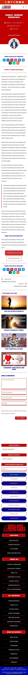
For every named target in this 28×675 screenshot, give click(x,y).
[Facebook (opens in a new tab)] (8, 2)
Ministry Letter (14, 650)
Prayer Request (14, 601)
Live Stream (14, 549)
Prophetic (14, 654)
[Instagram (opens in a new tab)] (14, 2)
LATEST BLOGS (14, 487)
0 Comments (18, 23)
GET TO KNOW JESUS (14, 492)
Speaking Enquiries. (14, 622)
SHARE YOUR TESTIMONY (14, 505)
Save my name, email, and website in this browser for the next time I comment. (13, 412)
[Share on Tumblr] (10, 63)
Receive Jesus (14, 609)
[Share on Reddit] (17, 63)
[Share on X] (4, 60)
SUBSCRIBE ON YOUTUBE (14, 253)
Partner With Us (14, 585)
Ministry (14, 662)
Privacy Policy (14, 581)
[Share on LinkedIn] (23, 60)
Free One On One (14, 618)
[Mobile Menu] (23, 7)
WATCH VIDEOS (14, 479)
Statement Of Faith (14, 577)
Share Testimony (14, 613)
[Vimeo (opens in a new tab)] (23, 2)
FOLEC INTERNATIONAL (14, 589)
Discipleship (14, 641)
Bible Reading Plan (14, 553)
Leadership (14, 646)
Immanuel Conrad (14, 35)
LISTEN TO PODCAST (14, 474)
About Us (14, 573)
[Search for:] (25, 7)
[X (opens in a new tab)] (5, 2)
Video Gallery (14, 540)
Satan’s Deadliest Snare (14, 330)
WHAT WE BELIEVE (14, 518)
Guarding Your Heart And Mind (14, 368)
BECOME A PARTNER (14, 258)
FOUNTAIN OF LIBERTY (14, 569)
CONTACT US (14, 605)
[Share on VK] (19, 60)
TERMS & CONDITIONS (14, 564)
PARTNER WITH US (14, 483)
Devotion (8, 23)
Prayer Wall (14, 626)
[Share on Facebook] (7, 60)
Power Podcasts (14, 545)
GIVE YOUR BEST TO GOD (14, 349)
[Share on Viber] (15, 60)
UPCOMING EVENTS (14, 496)
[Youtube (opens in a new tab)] (20, 2)
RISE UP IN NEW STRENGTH (14, 311)
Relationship (14, 658)
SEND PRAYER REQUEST (14, 501)
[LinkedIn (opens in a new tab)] (16, 2)
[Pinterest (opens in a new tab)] (11, 2)
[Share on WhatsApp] (14, 63)
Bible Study (14, 637)
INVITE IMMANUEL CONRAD (14, 509)
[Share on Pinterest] (11, 60)
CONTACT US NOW (14, 514)
